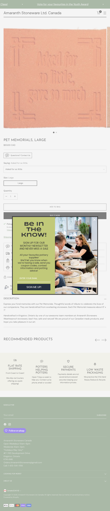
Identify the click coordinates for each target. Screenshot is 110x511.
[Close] (94, 219)
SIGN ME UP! (33, 287)
